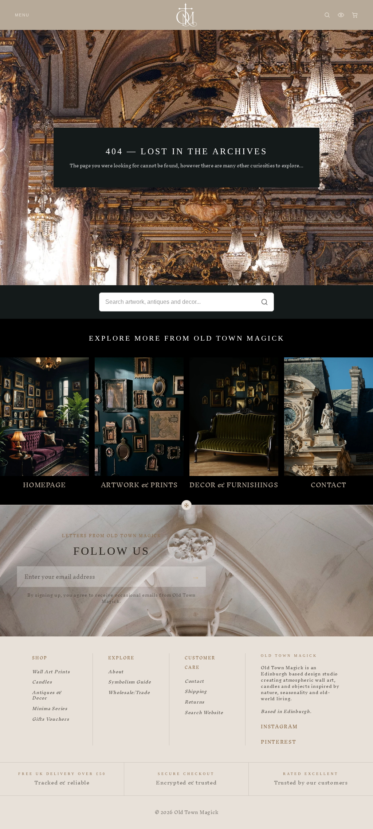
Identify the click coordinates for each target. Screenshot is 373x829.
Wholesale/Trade (129, 693)
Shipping (196, 691)
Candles (42, 682)
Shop (39, 658)
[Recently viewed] (341, 15)
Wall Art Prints (51, 672)
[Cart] (355, 15)
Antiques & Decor (47, 695)
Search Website (204, 713)
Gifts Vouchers (50, 719)
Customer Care (200, 662)
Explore (121, 658)
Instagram (279, 727)
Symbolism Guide (129, 682)
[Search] (327, 15)
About (115, 672)
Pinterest (278, 742)
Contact (194, 681)
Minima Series (49, 709)
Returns (194, 702)
